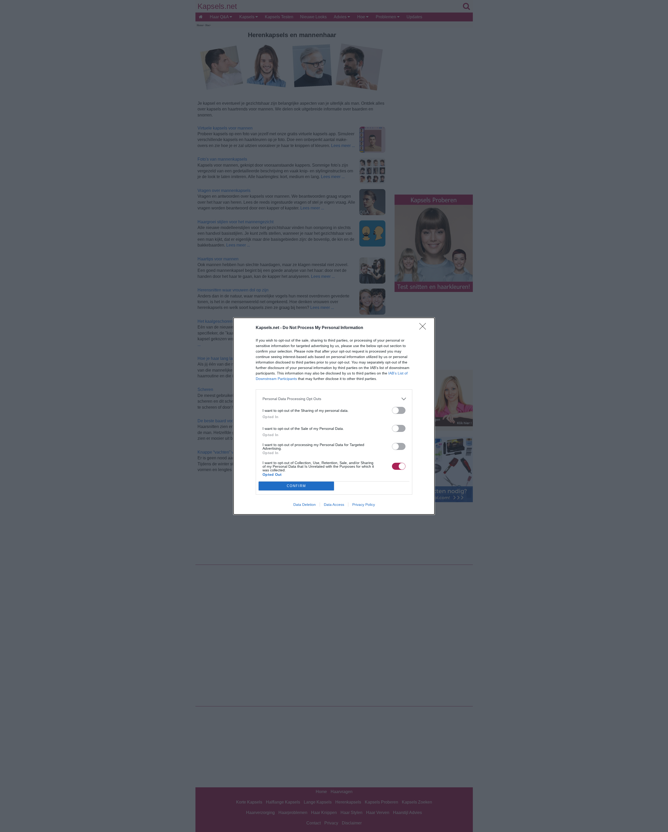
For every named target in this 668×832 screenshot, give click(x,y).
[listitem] (334, 399)
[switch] (398, 410)
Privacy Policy (363, 504)
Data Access (334, 504)
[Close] (424, 328)
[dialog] (334, 416)
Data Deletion (304, 504)
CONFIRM (296, 486)
